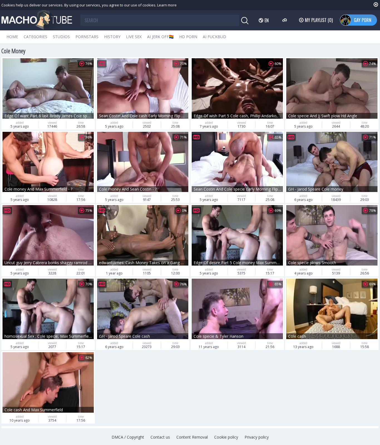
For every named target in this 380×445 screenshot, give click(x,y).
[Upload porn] (285, 20)
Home (12, 36)
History (112, 36)
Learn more (167, 5)
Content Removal (192, 437)
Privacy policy (257, 437)
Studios (61, 36)
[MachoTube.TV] (36, 20)
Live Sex (134, 36)
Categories (35, 36)
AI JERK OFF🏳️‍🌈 (160, 36)
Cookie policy (226, 437)
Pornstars (86, 36)
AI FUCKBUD (214, 36)
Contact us (160, 437)
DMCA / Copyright (128, 437)
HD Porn (188, 36)
